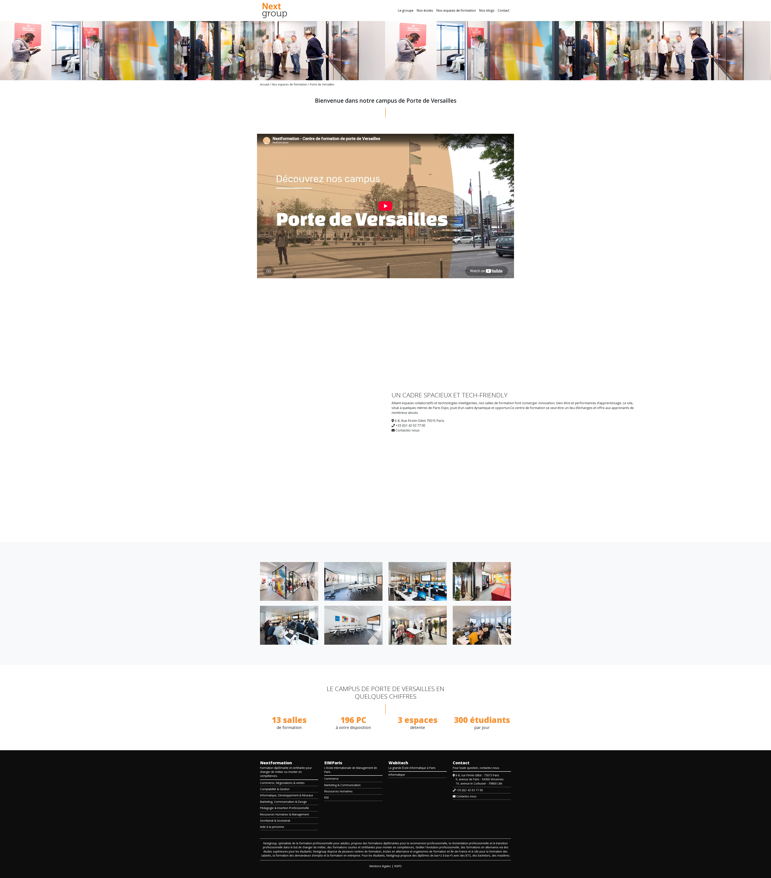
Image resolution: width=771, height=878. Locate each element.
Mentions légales (380, 866)
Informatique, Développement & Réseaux (286, 795)
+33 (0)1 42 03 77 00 (410, 425)
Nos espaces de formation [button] (456, 10)
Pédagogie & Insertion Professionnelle (284, 808)
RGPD (398, 866)
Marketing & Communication (342, 785)
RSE (326, 797)
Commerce (331, 779)
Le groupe (405, 10)
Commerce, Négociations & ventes (282, 783)
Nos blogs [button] (487, 10)
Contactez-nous (407, 430)
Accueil (264, 84)
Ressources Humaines (338, 791)
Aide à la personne (272, 827)
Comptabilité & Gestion (275, 789)
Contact (503, 10)
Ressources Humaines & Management (284, 814)
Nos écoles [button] (425, 10)
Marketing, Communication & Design (283, 802)
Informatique (397, 774)
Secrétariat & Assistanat (275, 820)
